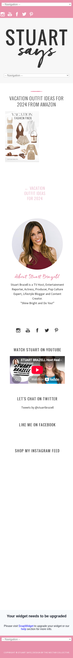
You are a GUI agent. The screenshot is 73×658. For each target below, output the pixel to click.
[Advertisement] (37, 488)
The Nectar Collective (56, 652)
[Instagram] (18, 330)
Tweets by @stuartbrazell (37, 407)
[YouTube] (27, 330)
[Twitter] (46, 330)
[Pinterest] (56, 330)
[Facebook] (37, 330)
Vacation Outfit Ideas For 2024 (34, 193)
